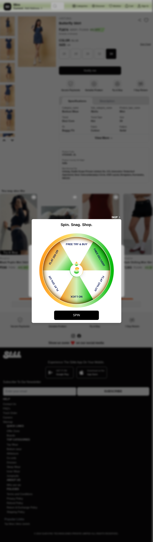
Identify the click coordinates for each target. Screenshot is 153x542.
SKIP (115, 217)
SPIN (76, 315)
